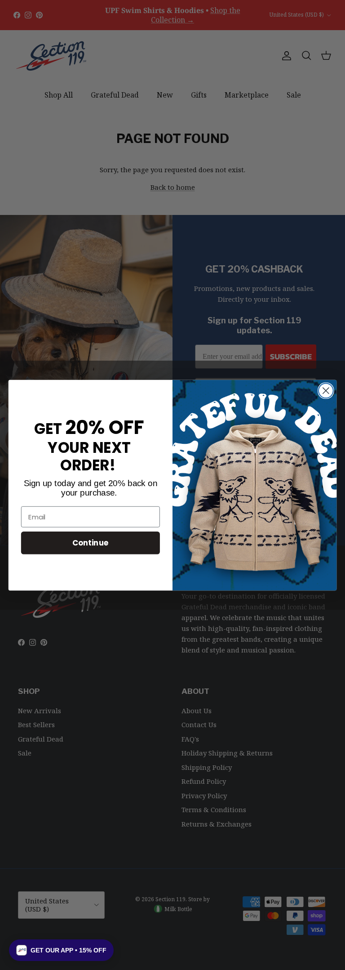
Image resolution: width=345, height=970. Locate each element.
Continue (90, 542)
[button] (61, 950)
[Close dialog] (325, 390)
